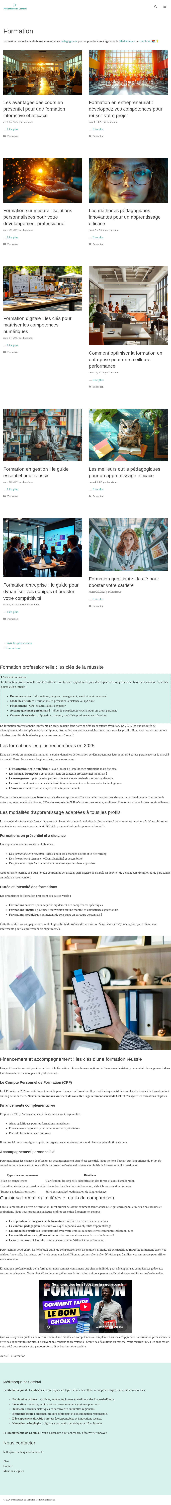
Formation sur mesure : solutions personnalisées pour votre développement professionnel (37, 217)
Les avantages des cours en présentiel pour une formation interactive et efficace (34, 109)
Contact (8, 1466)
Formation (12, 136)
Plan (6, 1461)
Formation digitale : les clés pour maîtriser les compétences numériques (37, 325)
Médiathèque (127, 41)
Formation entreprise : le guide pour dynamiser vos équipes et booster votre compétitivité (40, 591)
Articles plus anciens (19, 643)
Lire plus (12, 129)
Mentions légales (13, 1471)
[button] (155, 7)
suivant (14, 648)
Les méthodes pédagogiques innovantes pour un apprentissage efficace (125, 217)
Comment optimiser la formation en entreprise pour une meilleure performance (125, 359)
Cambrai (144, 41)
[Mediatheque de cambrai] (15, 7)
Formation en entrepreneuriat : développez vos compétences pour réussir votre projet (125, 109)
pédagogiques (69, 41)
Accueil (4, 1355)
